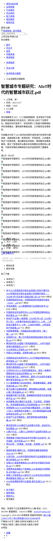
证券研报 (10, 7)
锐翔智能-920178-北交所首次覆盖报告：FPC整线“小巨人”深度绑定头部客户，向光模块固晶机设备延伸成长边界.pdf (28, 411)
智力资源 (10, 16)
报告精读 (10, 19)
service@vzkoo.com (42, 512)
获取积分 (10, 253)
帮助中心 (10, 496)
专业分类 (10, 68)
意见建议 (10, 499)
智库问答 (10, 22)
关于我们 (10, 490)
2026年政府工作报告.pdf (17, 350)
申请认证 (14, 37)
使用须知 (10, 493)
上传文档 (5, 37)
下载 (3, 253)
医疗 (8, 45)
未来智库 (10, 62)
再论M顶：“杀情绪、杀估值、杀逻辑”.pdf (25, 444)
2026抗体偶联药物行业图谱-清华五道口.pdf (25, 481)
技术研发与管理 (13, 73)
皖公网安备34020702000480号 (27, 518)
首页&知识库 (12, 4)
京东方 (9, 48)
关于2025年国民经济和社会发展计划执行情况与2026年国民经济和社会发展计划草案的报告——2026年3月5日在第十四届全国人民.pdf (27, 293)
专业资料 (10, 13)
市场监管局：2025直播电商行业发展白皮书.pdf (27, 306)
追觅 (8, 51)
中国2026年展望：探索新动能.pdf (21, 353)
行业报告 (10, 10)
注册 (8, 28)
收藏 (8, 533)
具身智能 (10, 57)
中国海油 (10, 54)
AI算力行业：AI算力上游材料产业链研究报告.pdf (28, 432)
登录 (3, 28)
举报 (8, 112)
